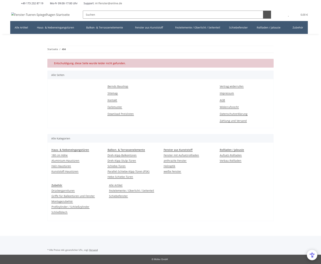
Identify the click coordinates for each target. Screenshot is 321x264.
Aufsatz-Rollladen (231, 155)
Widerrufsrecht (229, 107)
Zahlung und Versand (233, 121)
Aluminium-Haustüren (65, 160)
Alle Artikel (115, 185)
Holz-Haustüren (61, 166)
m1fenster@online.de (108, 3)
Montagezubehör (62, 201)
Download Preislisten (121, 114)
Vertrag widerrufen (232, 86)
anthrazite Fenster (175, 160)
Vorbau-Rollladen (230, 160)
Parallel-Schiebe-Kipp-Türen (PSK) (128, 171)
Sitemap (113, 93)
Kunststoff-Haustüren (64, 171)
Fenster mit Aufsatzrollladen (181, 155)
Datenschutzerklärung (233, 114)
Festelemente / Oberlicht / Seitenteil (131, 190)
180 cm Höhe (59, 155)
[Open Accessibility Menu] (312, 255)
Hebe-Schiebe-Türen (120, 177)
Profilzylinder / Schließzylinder (70, 207)
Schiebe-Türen (117, 166)
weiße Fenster (172, 171)
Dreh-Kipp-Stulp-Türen (122, 160)
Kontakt (112, 100)
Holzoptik (169, 166)
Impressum (227, 93)
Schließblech (59, 212)
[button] (281, 14)
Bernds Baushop (118, 86)
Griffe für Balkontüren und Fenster (73, 196)
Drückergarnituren (63, 190)
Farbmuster (115, 107)
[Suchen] (267, 15)
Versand (93, 250)
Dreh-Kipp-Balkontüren (122, 155)
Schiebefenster (118, 196)
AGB (222, 100)
